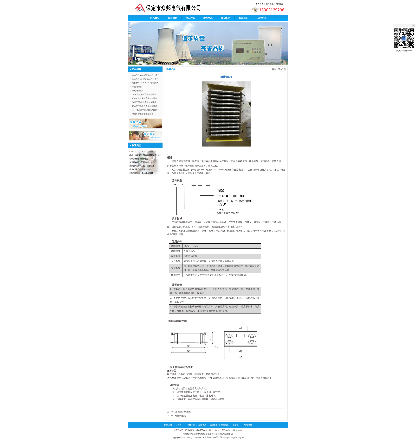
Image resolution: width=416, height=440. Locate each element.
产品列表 (136, 69)
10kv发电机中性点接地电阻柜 (144, 98)
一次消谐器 (137, 87)
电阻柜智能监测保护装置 (142, 114)
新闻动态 (208, 18)
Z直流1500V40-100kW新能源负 (145, 83)
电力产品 (190, 18)
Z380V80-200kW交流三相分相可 (145, 75)
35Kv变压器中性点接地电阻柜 (145, 110)
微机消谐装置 (138, 90)
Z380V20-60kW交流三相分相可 (145, 79)
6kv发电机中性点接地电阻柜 (144, 94)
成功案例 (225, 18)
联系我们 (261, 18)
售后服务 (243, 18)
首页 (274, 69)
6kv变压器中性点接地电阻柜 (144, 102)
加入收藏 (269, 4)
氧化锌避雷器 (181, 416)
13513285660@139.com (146, 151)
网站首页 (154, 18)
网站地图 (280, 4)
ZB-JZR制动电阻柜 (183, 412)
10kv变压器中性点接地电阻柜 (144, 106)
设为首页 (259, 4)
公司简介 (172, 18)
